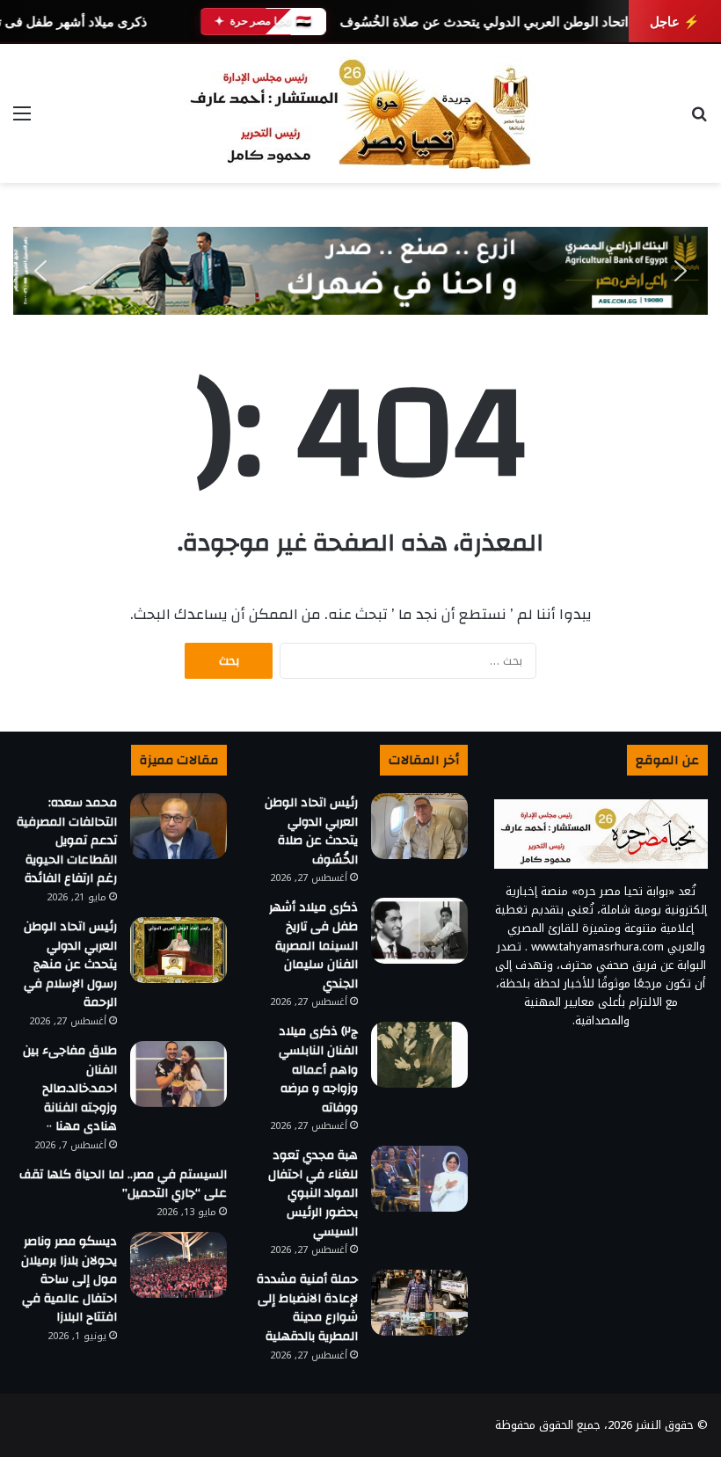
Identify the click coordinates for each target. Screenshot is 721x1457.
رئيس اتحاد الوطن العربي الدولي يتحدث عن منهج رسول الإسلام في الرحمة (70, 964)
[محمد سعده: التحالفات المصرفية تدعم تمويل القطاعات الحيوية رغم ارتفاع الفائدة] (178, 826)
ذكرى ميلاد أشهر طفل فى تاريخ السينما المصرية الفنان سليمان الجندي (313, 945)
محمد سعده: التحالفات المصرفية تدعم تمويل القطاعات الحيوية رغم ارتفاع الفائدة (67, 840)
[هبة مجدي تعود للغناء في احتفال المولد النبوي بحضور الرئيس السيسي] (419, 1179)
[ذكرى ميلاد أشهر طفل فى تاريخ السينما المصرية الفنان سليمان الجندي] (419, 931)
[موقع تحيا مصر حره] (360, 113)
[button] (40, 271)
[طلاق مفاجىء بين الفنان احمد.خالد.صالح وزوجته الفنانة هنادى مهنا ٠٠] (178, 1074)
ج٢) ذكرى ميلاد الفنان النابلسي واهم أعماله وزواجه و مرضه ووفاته (318, 1069)
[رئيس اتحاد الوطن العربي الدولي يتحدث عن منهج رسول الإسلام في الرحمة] (178, 950)
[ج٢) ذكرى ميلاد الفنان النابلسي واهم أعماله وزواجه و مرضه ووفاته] (419, 1055)
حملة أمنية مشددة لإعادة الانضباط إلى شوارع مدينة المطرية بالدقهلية (307, 1308)
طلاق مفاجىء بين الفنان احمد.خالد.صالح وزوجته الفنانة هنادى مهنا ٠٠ (70, 1088)
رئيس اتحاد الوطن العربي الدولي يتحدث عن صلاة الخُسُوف (500, 21)
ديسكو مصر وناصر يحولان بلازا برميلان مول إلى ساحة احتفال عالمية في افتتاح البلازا (69, 1279)
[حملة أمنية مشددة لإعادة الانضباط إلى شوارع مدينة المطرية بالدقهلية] (419, 1303)
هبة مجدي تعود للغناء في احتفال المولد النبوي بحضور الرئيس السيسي (313, 1193)
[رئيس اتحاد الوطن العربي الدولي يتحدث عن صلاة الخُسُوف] (419, 826)
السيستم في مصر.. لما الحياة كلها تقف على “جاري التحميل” (123, 1184)
